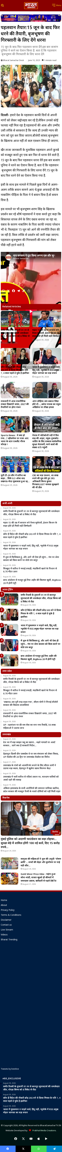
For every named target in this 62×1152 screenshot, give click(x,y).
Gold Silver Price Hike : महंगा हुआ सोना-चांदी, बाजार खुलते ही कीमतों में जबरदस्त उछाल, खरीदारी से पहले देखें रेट (38, 878)
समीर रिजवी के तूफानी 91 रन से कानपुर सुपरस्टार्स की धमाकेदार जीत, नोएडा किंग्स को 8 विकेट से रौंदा (15, 335)
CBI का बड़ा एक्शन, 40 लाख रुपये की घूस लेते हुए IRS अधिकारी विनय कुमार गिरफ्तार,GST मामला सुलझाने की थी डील (45, 481)
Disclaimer (6, 920)
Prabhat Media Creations (43, 1130)
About (4, 905)
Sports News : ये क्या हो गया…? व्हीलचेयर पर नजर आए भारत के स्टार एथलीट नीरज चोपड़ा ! (14, 440)
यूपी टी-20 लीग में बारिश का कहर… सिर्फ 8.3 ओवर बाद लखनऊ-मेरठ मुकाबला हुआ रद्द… (15, 478)
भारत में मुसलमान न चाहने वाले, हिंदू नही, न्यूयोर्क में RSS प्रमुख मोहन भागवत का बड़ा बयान (46, 370)
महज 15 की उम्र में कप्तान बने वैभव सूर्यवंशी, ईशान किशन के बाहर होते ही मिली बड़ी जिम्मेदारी (46, 333)
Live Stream (7, 930)
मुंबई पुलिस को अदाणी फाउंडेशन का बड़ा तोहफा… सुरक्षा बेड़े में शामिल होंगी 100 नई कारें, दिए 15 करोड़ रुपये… (30, 843)
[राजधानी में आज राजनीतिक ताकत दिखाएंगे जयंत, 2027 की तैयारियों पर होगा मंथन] (15, 390)
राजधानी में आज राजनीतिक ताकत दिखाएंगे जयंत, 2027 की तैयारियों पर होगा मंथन (15, 404)
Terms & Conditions (11, 915)
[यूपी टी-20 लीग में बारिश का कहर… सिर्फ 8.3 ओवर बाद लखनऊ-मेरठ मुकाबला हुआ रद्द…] (15, 464)
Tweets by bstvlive (10, 1069)
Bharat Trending (9, 939)
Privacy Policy (7, 910)
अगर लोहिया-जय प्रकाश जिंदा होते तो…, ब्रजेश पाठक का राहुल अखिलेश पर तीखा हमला (46, 404)
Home (4, 900)
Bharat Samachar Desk (13, 60)
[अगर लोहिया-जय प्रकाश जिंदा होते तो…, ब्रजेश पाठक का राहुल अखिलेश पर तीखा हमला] (46, 390)
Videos (4, 934)
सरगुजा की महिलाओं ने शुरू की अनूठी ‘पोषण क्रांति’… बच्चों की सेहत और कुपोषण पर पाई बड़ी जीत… (41, 862)
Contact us (6, 925)
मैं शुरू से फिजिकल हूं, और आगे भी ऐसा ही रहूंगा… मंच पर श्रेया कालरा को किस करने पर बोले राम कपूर (40, 644)
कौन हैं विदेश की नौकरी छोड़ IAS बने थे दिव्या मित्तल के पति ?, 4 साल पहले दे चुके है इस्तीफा (15, 370)
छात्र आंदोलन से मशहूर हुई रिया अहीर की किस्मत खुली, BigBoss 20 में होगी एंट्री (39, 658)
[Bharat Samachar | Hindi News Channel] (31, 5)
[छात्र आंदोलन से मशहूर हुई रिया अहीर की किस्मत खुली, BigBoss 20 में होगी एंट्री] (9, 660)
